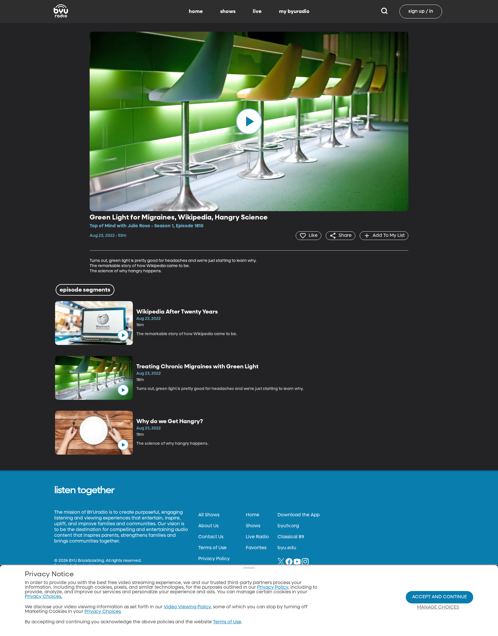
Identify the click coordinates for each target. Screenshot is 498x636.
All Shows (208, 515)
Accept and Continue (439, 597)
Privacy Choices (102, 611)
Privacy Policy (214, 559)
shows (227, 11)
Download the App (299, 515)
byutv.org (288, 526)
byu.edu (287, 548)
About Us (208, 526)
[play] (249, 121)
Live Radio (257, 537)
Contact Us (210, 537)
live (257, 11)
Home (252, 515)
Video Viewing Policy (187, 607)
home (196, 11)
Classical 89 (291, 537)
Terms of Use (212, 548)
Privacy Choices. (43, 596)
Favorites (256, 548)
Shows (253, 526)
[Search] (384, 11)
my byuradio (294, 11)
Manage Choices (438, 607)
